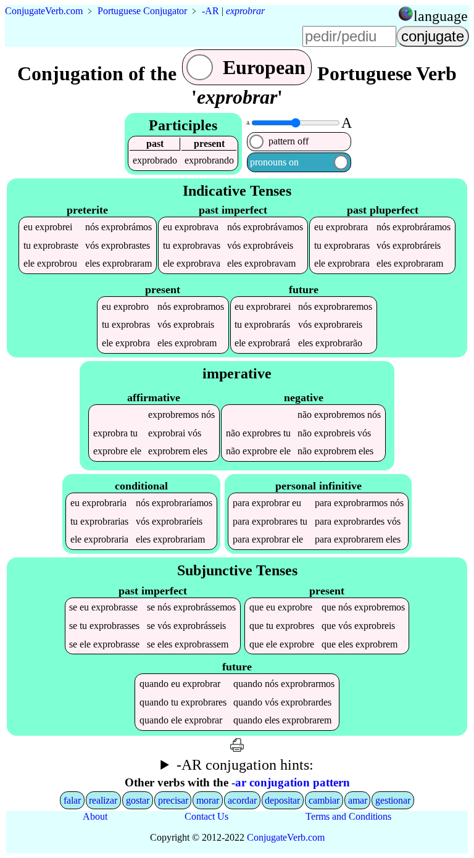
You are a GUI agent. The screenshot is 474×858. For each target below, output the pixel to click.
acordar (242, 800)
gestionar (392, 800)
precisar (173, 800)
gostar (137, 800)
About (95, 816)
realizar (103, 800)
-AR (210, 11)
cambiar (324, 800)
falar (72, 800)
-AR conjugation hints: (245, 765)
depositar (282, 800)
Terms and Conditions (348, 816)
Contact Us (206, 816)
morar (207, 800)
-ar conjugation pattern (290, 782)
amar (357, 800)
